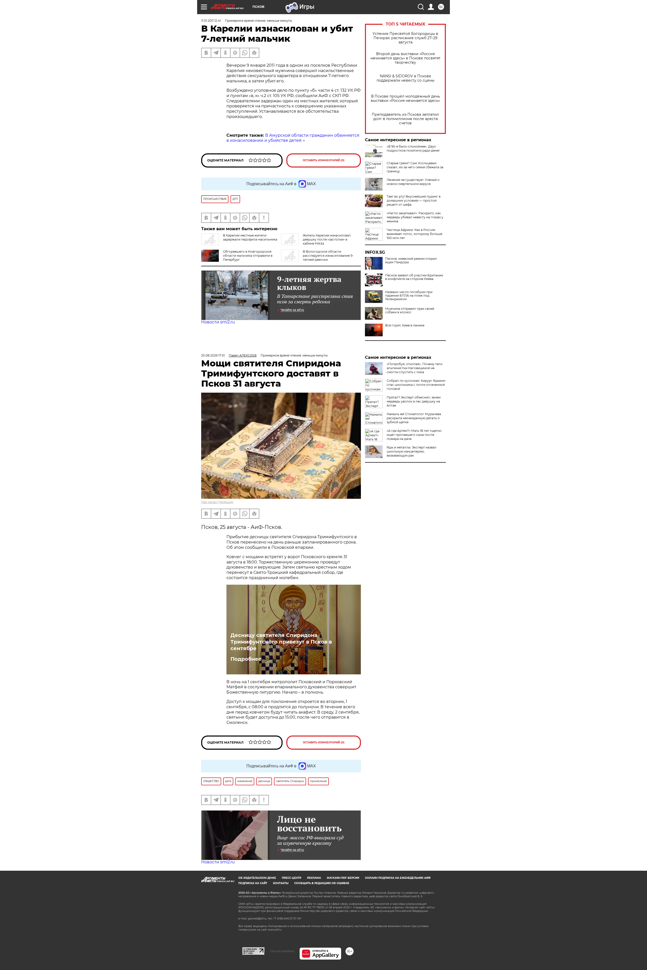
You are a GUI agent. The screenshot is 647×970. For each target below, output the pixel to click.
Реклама (314, 878)
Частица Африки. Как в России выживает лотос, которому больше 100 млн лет (414, 234)
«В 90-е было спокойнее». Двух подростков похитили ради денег (413, 148)
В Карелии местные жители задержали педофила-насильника (250, 237)
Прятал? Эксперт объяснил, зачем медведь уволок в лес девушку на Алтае (414, 401)
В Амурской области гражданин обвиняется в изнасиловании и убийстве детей (292, 138)
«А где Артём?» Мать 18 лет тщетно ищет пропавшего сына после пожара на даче (414, 435)
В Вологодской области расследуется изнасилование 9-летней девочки (328, 256)
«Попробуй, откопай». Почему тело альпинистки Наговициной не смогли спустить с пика (415, 368)
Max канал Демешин (217, 502)
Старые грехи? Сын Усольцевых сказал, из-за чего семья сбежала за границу (415, 167)
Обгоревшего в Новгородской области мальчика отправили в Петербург (247, 256)
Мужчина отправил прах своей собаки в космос (409, 310)
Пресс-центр (291, 878)
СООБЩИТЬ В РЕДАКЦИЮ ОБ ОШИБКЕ (321, 883)
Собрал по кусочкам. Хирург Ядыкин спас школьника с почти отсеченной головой (416, 385)
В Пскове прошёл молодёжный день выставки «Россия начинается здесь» (405, 98)
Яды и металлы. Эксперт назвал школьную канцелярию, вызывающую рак (411, 451)
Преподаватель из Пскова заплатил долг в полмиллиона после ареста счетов (405, 118)
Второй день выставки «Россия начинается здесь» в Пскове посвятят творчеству (406, 58)
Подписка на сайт (252, 883)
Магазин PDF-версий (343, 878)
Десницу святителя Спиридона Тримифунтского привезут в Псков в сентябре (281, 641)
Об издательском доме (257, 878)
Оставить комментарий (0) (323, 160)
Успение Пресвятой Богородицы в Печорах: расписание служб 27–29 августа (405, 38)
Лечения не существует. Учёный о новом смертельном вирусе (413, 182)
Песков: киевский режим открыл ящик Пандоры (411, 260)
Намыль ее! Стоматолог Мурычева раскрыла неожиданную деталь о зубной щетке (414, 418)
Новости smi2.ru (218, 322)
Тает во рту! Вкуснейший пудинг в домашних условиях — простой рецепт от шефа (414, 200)
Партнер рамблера (282, 951)
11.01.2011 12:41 (211, 20)
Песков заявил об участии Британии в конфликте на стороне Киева (414, 277)
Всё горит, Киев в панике (404, 325)
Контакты (280, 883)
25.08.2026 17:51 (213, 355)
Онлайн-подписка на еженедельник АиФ (398, 878)
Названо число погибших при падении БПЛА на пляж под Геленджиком (408, 295)
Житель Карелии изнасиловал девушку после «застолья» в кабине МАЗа (327, 239)
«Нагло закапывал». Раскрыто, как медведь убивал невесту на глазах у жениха (415, 217)
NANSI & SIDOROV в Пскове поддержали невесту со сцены (405, 78)
